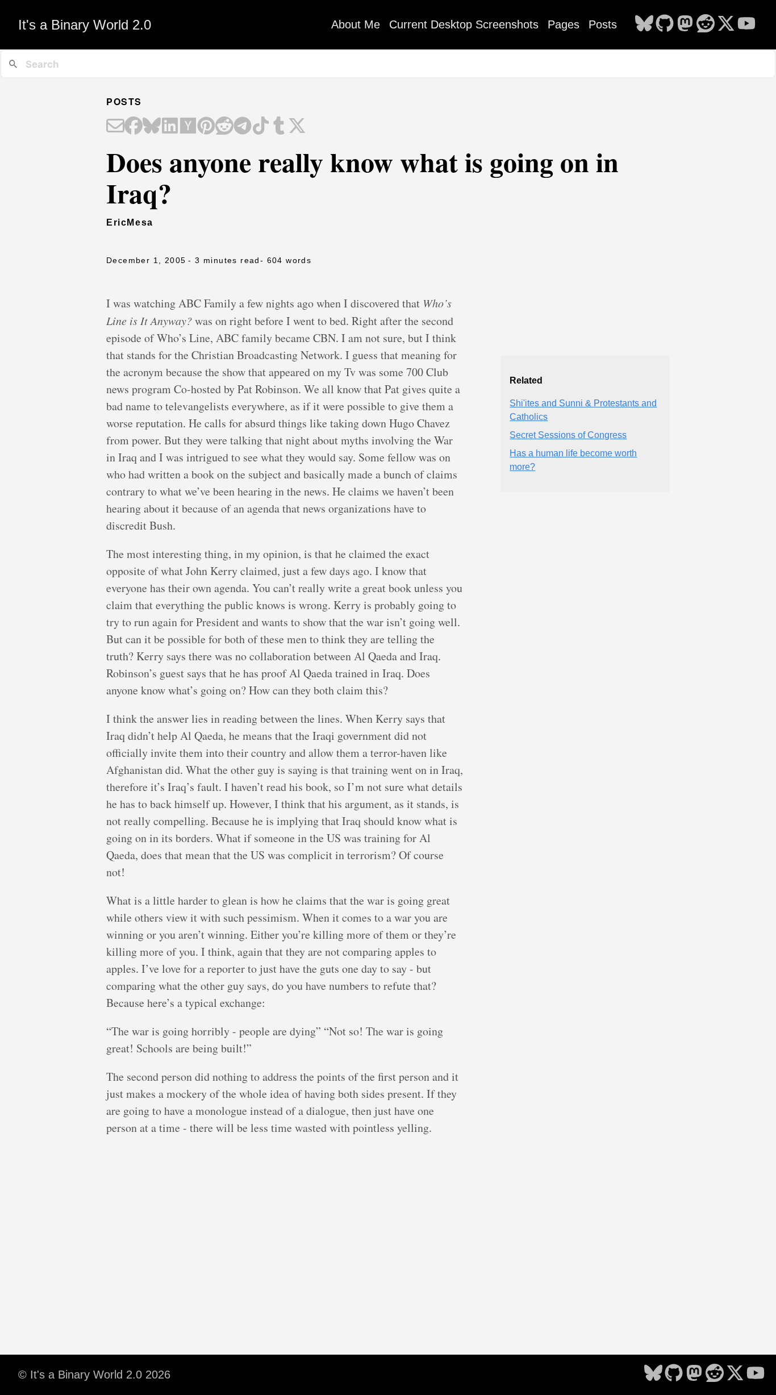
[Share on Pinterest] (206, 126)
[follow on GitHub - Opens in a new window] (665, 24)
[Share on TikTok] (261, 126)
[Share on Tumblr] (279, 126)
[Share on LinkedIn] (170, 126)
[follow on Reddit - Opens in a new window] (705, 24)
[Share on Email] (115, 126)
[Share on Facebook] (133, 126)
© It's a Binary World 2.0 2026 (94, 1374)
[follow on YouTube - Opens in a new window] (746, 24)
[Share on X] (297, 126)
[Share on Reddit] (224, 126)
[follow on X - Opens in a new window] (726, 24)
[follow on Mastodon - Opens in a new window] (685, 24)
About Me (355, 24)
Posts (603, 24)
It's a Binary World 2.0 (84, 24)
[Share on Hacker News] (188, 126)
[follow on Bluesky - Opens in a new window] (644, 24)
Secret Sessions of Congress (568, 435)
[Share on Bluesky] (152, 126)
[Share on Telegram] (242, 126)
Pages (563, 24)
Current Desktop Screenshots (464, 24)
